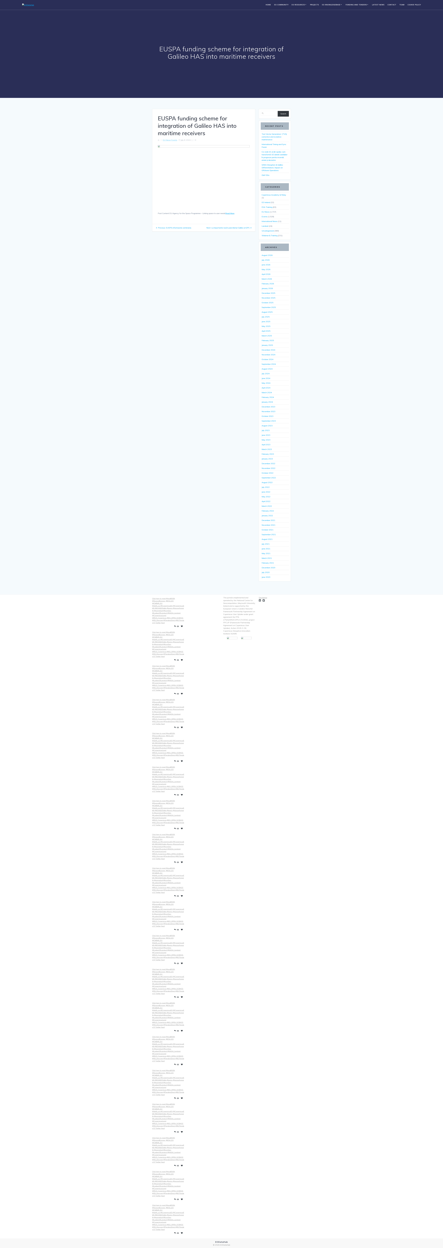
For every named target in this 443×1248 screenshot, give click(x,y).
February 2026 (268, 283)
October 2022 (267, 473)
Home (268, 5)
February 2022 (268, 511)
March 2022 (267, 506)
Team (401, 5)
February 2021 (268, 563)
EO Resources (298, 5)
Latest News (378, 5)
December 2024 (268, 350)
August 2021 (267, 539)
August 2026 (267, 255)
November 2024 (268, 354)
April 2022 (266, 501)
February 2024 (268, 397)
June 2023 (266, 435)
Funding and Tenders (356, 5)
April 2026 (266, 274)
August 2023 (267, 425)
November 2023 (268, 411)
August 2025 (267, 312)
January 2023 (267, 459)
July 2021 (266, 544)
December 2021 (268, 520)
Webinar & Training (269, 235)
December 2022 (268, 463)
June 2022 (266, 492)
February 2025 (268, 340)
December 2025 (268, 293)
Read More (229, 213)
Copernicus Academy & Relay (274, 195)
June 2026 (266, 265)
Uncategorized (268, 231)
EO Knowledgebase (331, 5)
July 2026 (266, 260)
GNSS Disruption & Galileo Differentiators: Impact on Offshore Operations (272, 168)
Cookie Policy (414, 5)
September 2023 (269, 421)
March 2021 (267, 558)
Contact (392, 5)
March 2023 (267, 449)
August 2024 (267, 369)
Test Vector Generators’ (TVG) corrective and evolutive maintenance (274, 137)
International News (269, 221)
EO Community (281, 5)
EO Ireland (266, 202)
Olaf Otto (265, 175)
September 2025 (269, 307)
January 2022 (267, 515)
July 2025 (266, 317)
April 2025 (266, 331)
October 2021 (267, 530)
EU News (167, 140)
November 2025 (268, 298)
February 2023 (268, 454)
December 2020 (268, 567)
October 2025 (267, 302)
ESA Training (267, 207)
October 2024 (267, 359)
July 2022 (266, 487)
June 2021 (266, 549)
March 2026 (267, 279)
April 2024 (266, 388)
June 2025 (266, 321)
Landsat (265, 226)
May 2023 (266, 440)
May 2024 (266, 383)
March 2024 (267, 392)
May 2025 (266, 326)
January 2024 (267, 402)
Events (174, 140)
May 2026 (266, 269)
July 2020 (266, 572)
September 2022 (269, 478)
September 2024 (269, 364)
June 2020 (266, 577)
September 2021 (269, 534)
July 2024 (266, 373)
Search (283, 114)
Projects (314, 5)
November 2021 (268, 525)
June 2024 (266, 378)
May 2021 (266, 553)
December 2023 (268, 407)
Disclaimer (263, 597)
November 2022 (268, 468)
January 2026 (267, 288)
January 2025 (267, 345)
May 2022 (266, 496)
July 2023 (266, 430)
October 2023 (267, 416)
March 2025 (267, 336)
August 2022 (267, 482)
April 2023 (266, 444)
